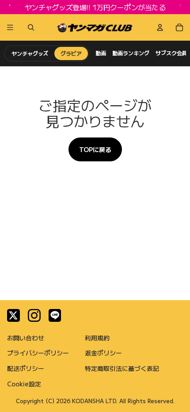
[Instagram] (34, 315)
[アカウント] (160, 27)
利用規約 (97, 337)
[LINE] (55, 315)
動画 (100, 53)
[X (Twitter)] (13, 315)
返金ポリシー (103, 352)
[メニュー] (10, 27)
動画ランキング (130, 53)
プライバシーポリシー (38, 352)
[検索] (29, 27)
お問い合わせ (25, 337)
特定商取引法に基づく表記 (122, 368)
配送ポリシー (25, 368)
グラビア (71, 53)
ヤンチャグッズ (29, 53)
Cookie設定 (24, 383)
